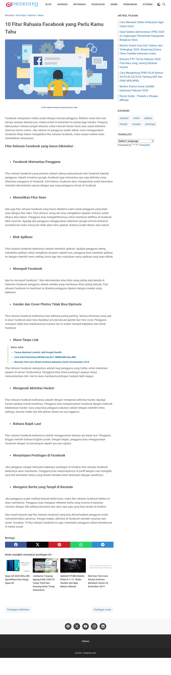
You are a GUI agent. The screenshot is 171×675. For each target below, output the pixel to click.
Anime (114, 4)
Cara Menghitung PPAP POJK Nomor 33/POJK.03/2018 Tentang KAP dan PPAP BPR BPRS (141, 76)
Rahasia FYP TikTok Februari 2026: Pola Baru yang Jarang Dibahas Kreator (140, 63)
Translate (144, 145)
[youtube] (85, 626)
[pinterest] (59, 545)
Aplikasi (148, 118)
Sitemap (148, 4)
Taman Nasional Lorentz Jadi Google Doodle (38, 352)
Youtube (136, 124)
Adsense (62, 4)
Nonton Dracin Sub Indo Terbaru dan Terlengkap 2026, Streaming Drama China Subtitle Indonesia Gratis (141, 49)
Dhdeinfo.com (89, 653)
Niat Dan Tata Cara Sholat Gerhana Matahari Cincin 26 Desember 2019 (51, 362)
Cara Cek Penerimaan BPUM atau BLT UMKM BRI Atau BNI (45, 357)
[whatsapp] (81, 545)
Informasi (79, 4)
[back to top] (164, 667)
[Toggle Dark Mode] (159, 4)
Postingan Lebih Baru (18, 609)
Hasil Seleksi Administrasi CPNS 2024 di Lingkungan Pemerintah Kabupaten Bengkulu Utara (142, 35)
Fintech (123, 124)
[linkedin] (103, 626)
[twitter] (37, 545)
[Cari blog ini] (164, 4)
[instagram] (94, 626)
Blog (48, 4)
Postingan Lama (102, 609)
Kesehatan (98, 4)
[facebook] (16, 545)
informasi (150, 124)
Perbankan (130, 4)
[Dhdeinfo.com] (22, 4)
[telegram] (103, 545)
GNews (85, 641)
